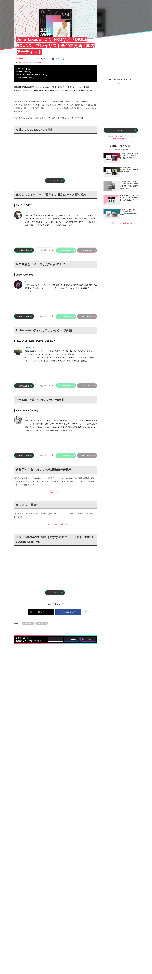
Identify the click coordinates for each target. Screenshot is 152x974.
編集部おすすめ (28, 623)
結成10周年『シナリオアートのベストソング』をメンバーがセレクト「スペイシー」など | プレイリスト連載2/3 (129, 198)
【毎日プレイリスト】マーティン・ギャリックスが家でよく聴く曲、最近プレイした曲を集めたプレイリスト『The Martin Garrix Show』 (129, 185)
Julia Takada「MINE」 (25, 78)
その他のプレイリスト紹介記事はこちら (121, 223)
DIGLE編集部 (24, 62)
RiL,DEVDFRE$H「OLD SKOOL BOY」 (32, 75)
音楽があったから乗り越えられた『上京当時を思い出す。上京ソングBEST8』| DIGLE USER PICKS (129, 212)
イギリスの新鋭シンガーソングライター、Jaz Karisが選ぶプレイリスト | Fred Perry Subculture (129, 156)
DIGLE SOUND (42, 623)
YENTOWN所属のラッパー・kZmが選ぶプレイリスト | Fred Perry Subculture (129, 169)
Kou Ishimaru (37, 62)
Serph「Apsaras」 (24, 72)
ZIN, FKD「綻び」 (24, 69)
